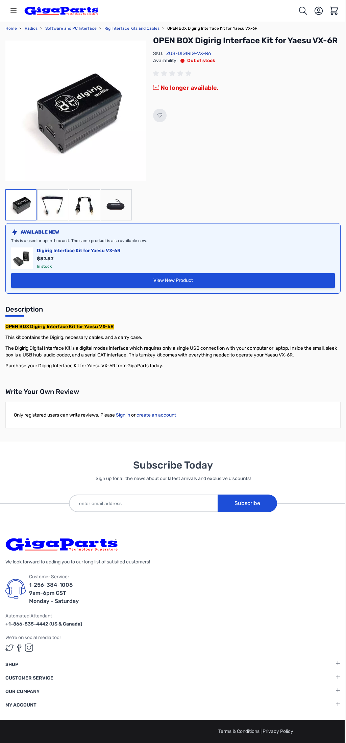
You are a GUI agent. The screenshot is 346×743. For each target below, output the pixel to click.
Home (11, 28)
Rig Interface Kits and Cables (131, 28)
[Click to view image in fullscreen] (75, 111)
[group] (173, 74)
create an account (156, 415)
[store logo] (61, 10)
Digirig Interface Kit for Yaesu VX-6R (79, 251)
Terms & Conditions (239, 731)
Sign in (123, 415)
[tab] (24, 311)
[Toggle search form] (303, 11)
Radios (31, 28)
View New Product (201, 282)
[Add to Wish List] (160, 115)
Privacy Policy (278, 731)
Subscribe (247, 503)
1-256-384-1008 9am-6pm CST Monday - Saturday (54, 593)
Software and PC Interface (71, 28)
